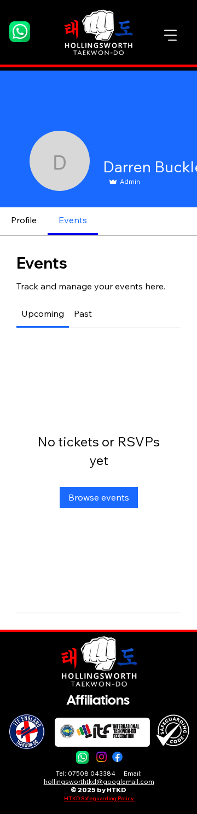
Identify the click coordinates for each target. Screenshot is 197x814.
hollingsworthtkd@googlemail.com (99, 781)
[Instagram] (101, 757)
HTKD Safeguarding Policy (99, 798)
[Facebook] (117, 757)
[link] (42, 313)
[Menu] (171, 35)
